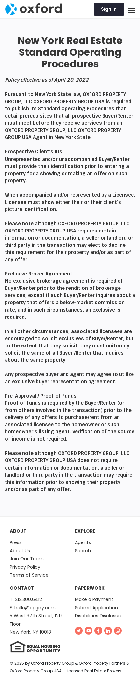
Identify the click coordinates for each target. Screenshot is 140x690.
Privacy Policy (25, 567)
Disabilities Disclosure (99, 616)
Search (83, 550)
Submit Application (96, 607)
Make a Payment (94, 599)
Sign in (109, 9)
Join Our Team (27, 559)
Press (15, 542)
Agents (83, 542)
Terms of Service (29, 575)
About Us (20, 550)
